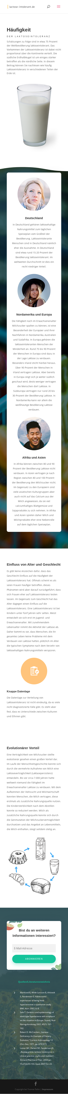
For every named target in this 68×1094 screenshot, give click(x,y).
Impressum (47, 1089)
